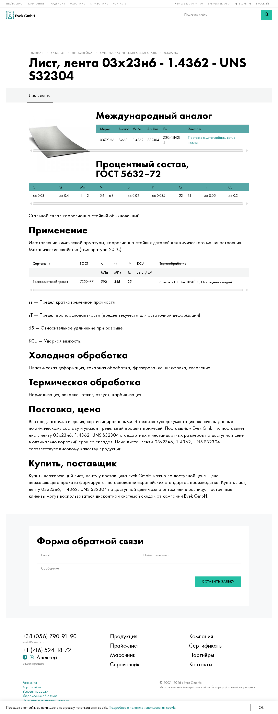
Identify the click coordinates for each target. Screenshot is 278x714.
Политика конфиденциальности (46, 700)
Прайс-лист (15, 3)
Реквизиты (30, 682)
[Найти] (266, 15)
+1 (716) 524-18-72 (47, 650)
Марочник (77, 3)
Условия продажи (35, 691)
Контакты (120, 3)
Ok (261, 707)
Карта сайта (32, 687)
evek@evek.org (219, 3)
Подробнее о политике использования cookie (142, 707)
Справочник (99, 3)
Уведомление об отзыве (40, 696)
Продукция (57, 3)
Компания (36, 3)
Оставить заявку (218, 581)
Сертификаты (206, 645)
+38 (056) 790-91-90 (189, 3)
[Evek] (20, 14)
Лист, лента (40, 95)
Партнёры (201, 655)
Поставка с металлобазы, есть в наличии (211, 140)
